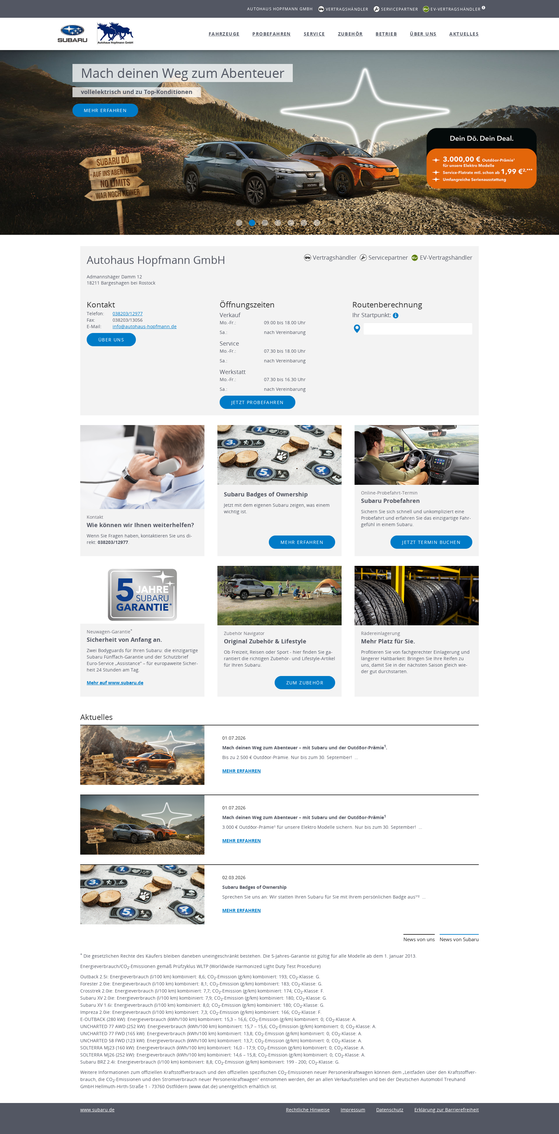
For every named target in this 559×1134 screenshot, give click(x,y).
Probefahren (271, 34)
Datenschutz (389, 1110)
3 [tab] (265, 223)
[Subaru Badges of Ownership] (142, 894)
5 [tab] (291, 223)
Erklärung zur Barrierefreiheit (446, 1110)
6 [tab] (304, 223)
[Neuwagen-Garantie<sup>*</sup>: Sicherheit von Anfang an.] (142, 595)
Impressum (353, 1110)
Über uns (423, 34)
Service (314, 34)
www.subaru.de (97, 1110)
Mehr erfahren (105, 110)
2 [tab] (252, 223)
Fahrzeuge (224, 34)
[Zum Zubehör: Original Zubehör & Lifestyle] (279, 595)
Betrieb (386, 34)
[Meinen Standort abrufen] (356, 328)
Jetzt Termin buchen (431, 542)
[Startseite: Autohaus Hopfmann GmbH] (72, 33)
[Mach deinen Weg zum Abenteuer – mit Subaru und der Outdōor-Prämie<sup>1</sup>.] (142, 755)
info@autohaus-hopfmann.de (145, 326)
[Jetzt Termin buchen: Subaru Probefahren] (417, 454)
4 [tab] (278, 223)
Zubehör (350, 34)
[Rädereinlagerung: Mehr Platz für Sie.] (417, 595)
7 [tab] (316, 223)
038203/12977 (128, 313)
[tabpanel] (279, 143)
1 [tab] (239, 223)
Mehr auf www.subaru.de (115, 683)
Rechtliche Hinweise (308, 1110)
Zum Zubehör (304, 683)
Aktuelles (464, 34)
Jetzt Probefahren (257, 402)
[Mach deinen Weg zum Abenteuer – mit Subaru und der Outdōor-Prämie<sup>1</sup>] (142, 825)
